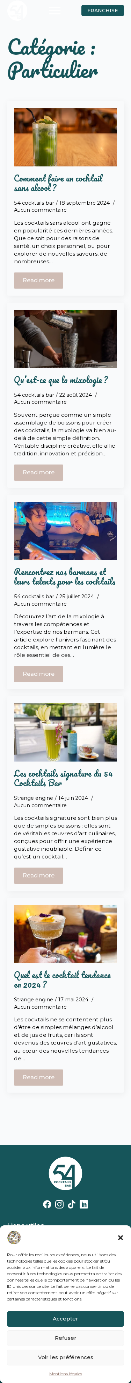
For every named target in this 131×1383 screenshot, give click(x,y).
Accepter (65, 1318)
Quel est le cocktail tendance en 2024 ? (62, 979)
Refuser (66, 1338)
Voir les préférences (65, 1357)
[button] (120, 1237)
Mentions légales (65, 1373)
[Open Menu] (54, 10)
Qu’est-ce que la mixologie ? (61, 379)
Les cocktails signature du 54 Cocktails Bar (63, 778)
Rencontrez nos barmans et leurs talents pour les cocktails (64, 576)
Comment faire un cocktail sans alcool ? (58, 182)
